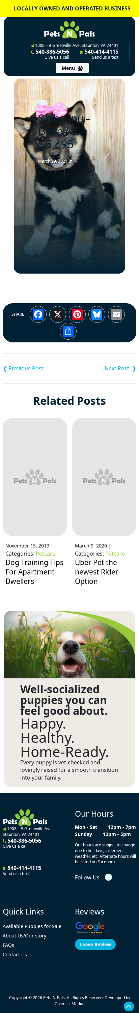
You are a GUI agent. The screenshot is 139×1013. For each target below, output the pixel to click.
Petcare (45, 553)
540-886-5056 (51, 54)
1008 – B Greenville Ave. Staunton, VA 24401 (76, 45)
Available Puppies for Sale (32, 926)
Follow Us (87, 877)
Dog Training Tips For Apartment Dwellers (34, 572)
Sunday (83, 834)
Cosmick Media (69, 1004)
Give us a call (57, 57)
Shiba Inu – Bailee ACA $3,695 (36, 368)
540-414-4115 (100, 54)
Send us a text (105, 57)
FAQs (8, 945)
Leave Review (95, 944)
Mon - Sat (86, 827)
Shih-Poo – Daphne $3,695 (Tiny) (103, 368)
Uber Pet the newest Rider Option (96, 572)
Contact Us (15, 954)
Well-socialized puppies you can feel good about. (64, 700)
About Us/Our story (24, 935)
